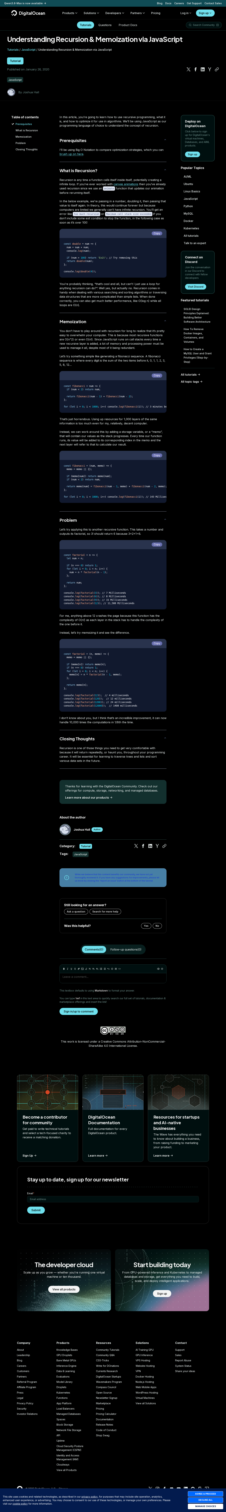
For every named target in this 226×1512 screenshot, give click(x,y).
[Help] (162, 968)
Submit (36, 1210)
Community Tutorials (107, 1349)
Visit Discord (195, 286)
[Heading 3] (97, 968)
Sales (178, 1355)
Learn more (96, 1155)
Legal (20, 1397)
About (20, 1349)
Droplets (61, 1387)
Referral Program (27, 1381)
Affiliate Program (26, 1387)
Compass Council (106, 1387)
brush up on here (71, 154)
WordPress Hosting (147, 1392)
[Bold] (64, 968)
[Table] (115, 968)
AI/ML (188, 176)
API (58, 1435)
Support (180, 1349)
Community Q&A (105, 1355)
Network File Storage (68, 1430)
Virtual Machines (145, 1397)
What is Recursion (27, 130)
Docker (188, 221)
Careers (179, 3)
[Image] (82, 968)
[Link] (78, 968)
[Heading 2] (93, 968)
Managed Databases (68, 1413)
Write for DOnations (107, 1365)
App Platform (64, 1403)
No (157, 925)
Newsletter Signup (106, 1397)
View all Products (66, 1470)
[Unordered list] (101, 968)
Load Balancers (65, 1408)
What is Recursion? (78, 170)
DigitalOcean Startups (108, 1376)
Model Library (64, 1381)
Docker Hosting (145, 1376)
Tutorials (85, 25)
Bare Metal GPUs (66, 1360)
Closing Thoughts (27, 149)
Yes (146, 925)
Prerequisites (24, 124)
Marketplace (103, 1403)
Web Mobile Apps (146, 1387)
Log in (184, 13)
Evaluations (63, 1376)
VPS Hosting (143, 1360)
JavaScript (28, 49)
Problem (21, 143)
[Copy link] (217, 69)
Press (20, 1392)
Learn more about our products (87, 797)
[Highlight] (86, 968)
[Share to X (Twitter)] (188, 69)
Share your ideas (185, 1371)
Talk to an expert (195, 243)
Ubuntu (188, 184)
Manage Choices (205, 1506)
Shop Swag (102, 1435)
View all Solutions (146, 1403)
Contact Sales (213, 3)
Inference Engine (66, 1365)
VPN (138, 1371)
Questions (105, 25)
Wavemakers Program (109, 1381)
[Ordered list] (104, 968)
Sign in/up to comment (79, 1011)
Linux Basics (192, 191)
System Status (183, 1365)
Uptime (60, 1440)
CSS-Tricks (102, 1360)
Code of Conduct (106, 1430)
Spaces (60, 1419)
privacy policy (89, 1496)
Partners (22, 1376)
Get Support (194, 3)
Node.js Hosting (145, 1381)
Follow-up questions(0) (125, 949)
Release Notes (104, 1424)
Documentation (105, 1419)
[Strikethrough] (75, 968)
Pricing (100, 1408)
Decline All (205, 1500)
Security (21, 1408)
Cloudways (62, 1464)
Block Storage (64, 1424)
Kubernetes (191, 228)
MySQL (188, 213)
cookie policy (20, 1503)
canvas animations (126, 184)
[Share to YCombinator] (210, 69)
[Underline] (71, 968)
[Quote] (108, 968)
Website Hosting (145, 1365)
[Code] (119, 968)
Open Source (104, 1392)
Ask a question (76, 911)
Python (188, 206)
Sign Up (28, 1155)
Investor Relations (27, 1413)
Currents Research (107, 1371)
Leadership (23, 1355)
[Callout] (112, 968)
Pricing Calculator (106, 1413)
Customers (23, 1371)
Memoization (24, 136)
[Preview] (158, 968)
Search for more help (105, 911)
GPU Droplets (64, 1355)
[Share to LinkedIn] (203, 69)
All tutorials (191, 235)
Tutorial (15, 61)
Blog (159, 3)
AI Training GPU (145, 1349)
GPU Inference (144, 1355)
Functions (62, 1397)
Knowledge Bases (67, 1349)
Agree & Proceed (205, 1493)
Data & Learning (65, 1371)
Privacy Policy (25, 1403)
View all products (63, 1289)
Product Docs (128, 25)
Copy (157, 233)
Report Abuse (183, 1360)
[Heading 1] (89, 968)
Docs (168, 3)
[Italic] (67, 968)
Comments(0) (94, 949)
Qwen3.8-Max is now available (23, 3)
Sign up (204, 13)
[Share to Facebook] (196, 69)
